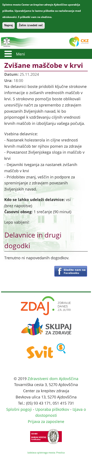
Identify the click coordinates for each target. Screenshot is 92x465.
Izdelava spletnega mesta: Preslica (46, 452)
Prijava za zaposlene (46, 421)
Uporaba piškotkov (52, 409)
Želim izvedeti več (31, 25)
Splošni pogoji (19, 409)
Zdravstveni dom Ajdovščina (53, 378)
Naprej (8, 25)
